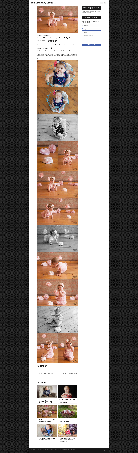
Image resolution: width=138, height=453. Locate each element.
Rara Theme (73, 449)
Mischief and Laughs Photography (42, 2)
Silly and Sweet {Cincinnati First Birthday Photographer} (67, 401)
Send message (91, 44)
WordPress (39, 451)
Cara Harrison (42, 40)
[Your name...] (83, 25)
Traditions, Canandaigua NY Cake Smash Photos (47, 420)
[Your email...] (83, 32)
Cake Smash (46, 35)
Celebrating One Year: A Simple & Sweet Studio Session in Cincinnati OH (46, 401)
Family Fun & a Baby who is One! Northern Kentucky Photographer (67, 440)
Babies (40, 35)
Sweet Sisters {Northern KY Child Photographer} (67, 420)
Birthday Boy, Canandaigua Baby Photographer (47, 439)
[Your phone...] (83, 29)
